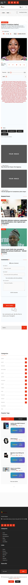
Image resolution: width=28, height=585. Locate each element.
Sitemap (4, 558)
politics (24, 33)
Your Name (5, 265)
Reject (18, 581)
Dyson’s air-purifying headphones (15, 469)
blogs (4, 538)
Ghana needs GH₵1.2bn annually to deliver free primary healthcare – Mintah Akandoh (14, 251)
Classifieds (3, 405)
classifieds (5, 541)
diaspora (3, 402)
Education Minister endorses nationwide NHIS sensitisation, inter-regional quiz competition (14, 222)
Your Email (5, 271)
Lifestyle (5, 134)
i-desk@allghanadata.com (6, 520)
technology (3, 369)
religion (2, 387)
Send (23, 571)
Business (20, 131)
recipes (4, 540)
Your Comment (6, 280)
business (3, 365)
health (2, 384)
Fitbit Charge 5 (14, 438)
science (2, 398)
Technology (12, 131)
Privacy (4, 551)
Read (15, 33)
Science (4, 131)
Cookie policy (16, 578)
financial (3, 395)
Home (3, 12)
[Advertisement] (14, 341)
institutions (5, 534)
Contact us (5, 560)
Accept (11, 581)
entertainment (6, 536)
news (8, 12)
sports (2, 362)
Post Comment (10, 305)
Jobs (2, 409)
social (2, 373)
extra (2, 391)
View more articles (14, 481)
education (3, 380)
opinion (2, 376)
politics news (4, 22)
